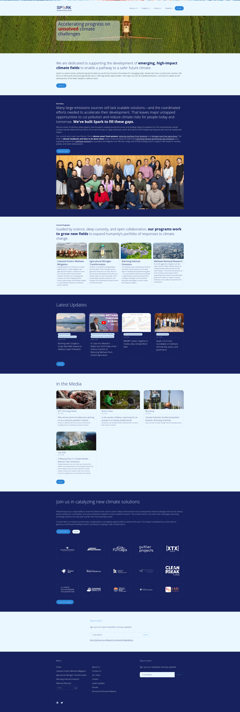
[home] (64, 8)
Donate (179, 8)
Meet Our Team (63, 151)
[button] (132, 8)
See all (60, 364)
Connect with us (63, 531)
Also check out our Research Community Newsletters (111, 640)
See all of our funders (64, 602)
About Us (61, 86)
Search (80, 687)
